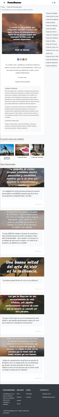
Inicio (18, 394)
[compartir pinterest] (23, 59)
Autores (19, 400)
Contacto (28, 397)
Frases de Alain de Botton (22, 82)
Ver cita (37, 204)
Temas (18, 403)
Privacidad (29, 394)
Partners (19, 397)
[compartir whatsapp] (26, 59)
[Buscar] (55, 3)
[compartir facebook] (18, 59)
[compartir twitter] (21, 59)
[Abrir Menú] (4, 3)
